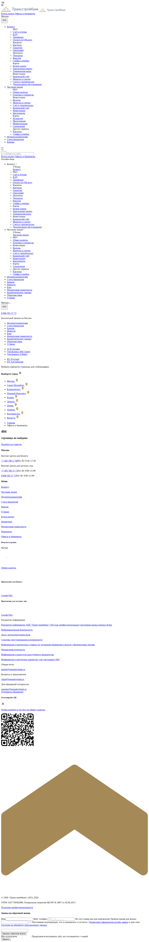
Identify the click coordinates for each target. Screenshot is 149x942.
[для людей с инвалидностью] (4, 20)
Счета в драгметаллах (23, 82)
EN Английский (15, 362)
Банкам (10, 142)
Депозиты (18, 55)
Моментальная (20, 123)
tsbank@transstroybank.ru (13, 669)
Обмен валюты (20, 92)
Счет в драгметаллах (23, 105)
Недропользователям (17, 137)
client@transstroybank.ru (12, 679)
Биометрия (6, 521)
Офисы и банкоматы (11, 536)
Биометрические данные (19, 292)
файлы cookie (24, 936)
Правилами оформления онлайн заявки (108, 922)
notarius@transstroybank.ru (13, 689)
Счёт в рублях (20, 32)
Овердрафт (18, 50)
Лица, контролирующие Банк (15, 635)
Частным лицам (15, 87)
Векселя (17, 58)
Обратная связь (14, 295)
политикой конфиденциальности (104, 936)
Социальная (19, 126)
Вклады (17, 100)
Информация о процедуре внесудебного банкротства (27, 654)
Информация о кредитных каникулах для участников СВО (30, 659)
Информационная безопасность (17, 630)
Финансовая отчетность (13, 649)
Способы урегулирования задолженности (21, 639)
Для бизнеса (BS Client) (18, 351)
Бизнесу (11, 26)
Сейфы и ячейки (21, 61)
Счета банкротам (15, 139)
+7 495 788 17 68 (9, 461)
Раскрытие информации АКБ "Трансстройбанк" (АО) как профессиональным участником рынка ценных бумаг (56, 625)
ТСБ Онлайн (13, 349)
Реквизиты (6, 531)
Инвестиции (19, 110)
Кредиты (17, 45)
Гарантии (17, 47)
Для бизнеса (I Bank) (17, 354)
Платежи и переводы (23, 95)
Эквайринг (18, 37)
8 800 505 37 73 (8, 313)
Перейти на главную (11, 444)
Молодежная (19, 121)
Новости (11, 284)
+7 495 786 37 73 (9, 470)
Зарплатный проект (22, 68)
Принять (6, 939)
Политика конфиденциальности (17, 907)
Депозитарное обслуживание (27, 84)
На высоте (18, 118)
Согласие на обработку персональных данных (24, 925)
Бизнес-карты (19, 66)
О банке (11, 298)
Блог (9, 287)
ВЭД (15, 34)
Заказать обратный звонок (13, 934)
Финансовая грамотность (19, 290)
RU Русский (13, 359)
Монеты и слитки (21, 79)
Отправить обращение (12, 692)
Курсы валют (7, 516)
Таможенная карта (22, 71)
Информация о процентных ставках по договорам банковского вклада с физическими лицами (48, 644)
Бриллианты (19, 113)
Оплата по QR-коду (22, 40)
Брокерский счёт (21, 76)
